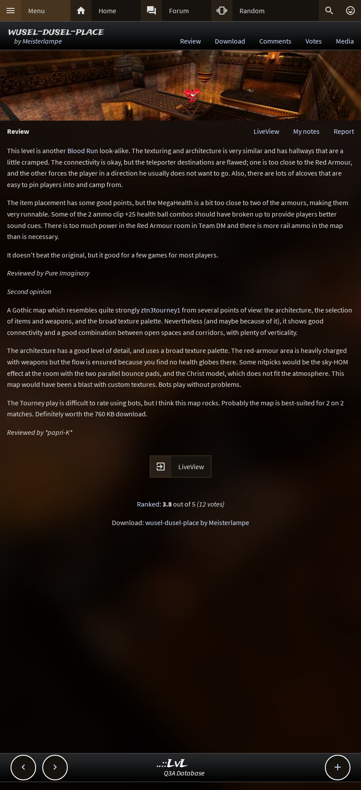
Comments (275, 41)
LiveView (266, 131)
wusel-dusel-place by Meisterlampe (197, 522)
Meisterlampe (42, 41)
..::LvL (172, 764)
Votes (314, 41)
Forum (179, 10)
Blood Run (82, 150)
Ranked (148, 504)
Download (230, 41)
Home (107, 10)
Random (252, 10)
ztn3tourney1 (160, 309)
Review (190, 41)
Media (345, 41)
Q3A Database (184, 772)
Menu (36, 10)
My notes (306, 131)
